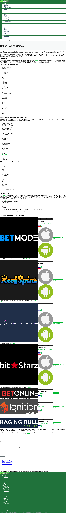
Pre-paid (5, 29)
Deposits (3, 23)
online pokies (36, 60)
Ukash (5, 32)
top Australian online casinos (47, 432)
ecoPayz (5, 495)
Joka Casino (6, 6)
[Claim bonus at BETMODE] (19, 240)
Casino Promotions (5, 20)
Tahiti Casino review (7, 7)
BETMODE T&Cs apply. (28, 258)
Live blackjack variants (6, 200)
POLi (5, 28)
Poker (5, 482)
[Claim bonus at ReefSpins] (19, 285)
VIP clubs (5, 22)
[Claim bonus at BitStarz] (19, 368)
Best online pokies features (6, 460)
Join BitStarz (56, 364)
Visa (5, 33)
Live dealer (4, 35)
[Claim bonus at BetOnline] (19, 395)
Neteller (5, 25)
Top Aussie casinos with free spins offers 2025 (9, 466)
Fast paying (6, 4)
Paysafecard (6, 27)
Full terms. (29, 387)
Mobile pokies (6, 17)
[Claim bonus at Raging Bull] (19, 426)
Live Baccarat (6, 36)
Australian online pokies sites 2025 (7, 462)
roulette (28, 433)
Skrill (5, 30)
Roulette (5, 11)
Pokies (3, 13)
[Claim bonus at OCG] (19, 325)
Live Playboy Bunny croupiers (9, 509)
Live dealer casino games (4, 195)
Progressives (6, 18)
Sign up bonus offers (7, 21)
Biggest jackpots (6, 15)
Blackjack (5, 9)
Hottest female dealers (7, 37)
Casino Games (4, 8)
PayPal (5, 26)
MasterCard (6, 496)
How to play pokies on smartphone (7, 461)
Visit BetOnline (56, 392)
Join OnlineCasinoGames (58, 322)
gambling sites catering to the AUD (30, 434)
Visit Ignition (56, 406)
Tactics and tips (6, 19)
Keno (5, 10)
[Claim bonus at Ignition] (19, 413)
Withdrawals (6, 34)
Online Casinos (4, 3)
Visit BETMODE (57, 237)
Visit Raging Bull (57, 422)
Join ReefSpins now (57, 279)
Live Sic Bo (6, 510)
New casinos (6, 5)
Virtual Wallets (6, 31)
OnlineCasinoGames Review (58, 323)
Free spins (5, 16)
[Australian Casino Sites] (4, 1)
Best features (6, 14)
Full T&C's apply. (12, 343)
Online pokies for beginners (6, 463)
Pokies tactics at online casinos (7, 464)
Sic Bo (5, 12)
